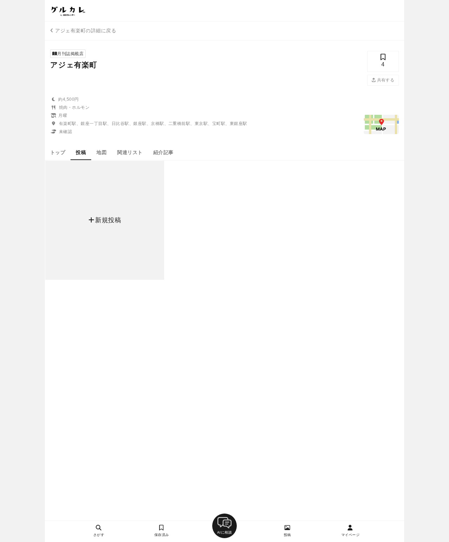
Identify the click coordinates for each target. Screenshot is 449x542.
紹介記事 (163, 152)
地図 (101, 152)
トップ (57, 152)
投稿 (81, 152)
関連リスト (129, 152)
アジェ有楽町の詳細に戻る (85, 30)
